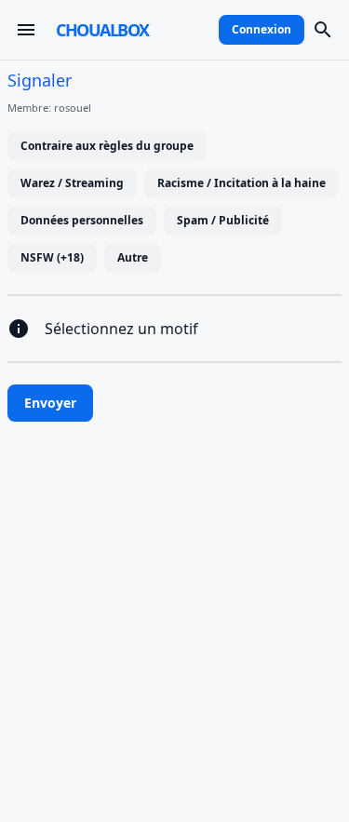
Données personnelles (81, 220)
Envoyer (50, 402)
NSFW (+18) (52, 257)
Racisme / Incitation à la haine (241, 183)
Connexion (261, 29)
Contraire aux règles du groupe (107, 146)
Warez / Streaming (72, 183)
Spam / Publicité (223, 220)
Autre (132, 257)
